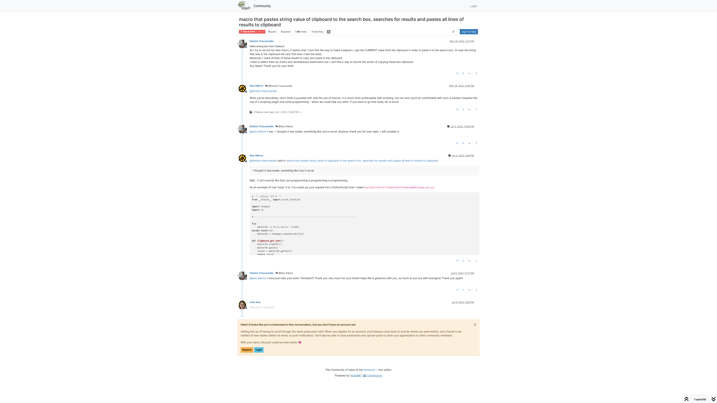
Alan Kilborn (256, 85)
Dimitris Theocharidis (262, 41)
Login (259, 349)
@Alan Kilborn (285, 126)
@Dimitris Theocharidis (280, 86)
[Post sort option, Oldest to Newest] (454, 31)
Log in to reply (468, 31)
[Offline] (244, 43)
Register (247, 349)
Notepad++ (371, 369)
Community (262, 6)
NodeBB (355, 375)
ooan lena (255, 302)
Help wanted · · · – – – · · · (253, 31)
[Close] (475, 325)
